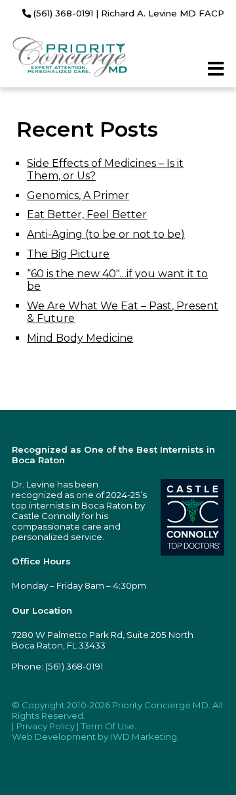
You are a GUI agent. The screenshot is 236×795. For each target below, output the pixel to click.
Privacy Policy (45, 726)
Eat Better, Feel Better (87, 214)
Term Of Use (107, 726)
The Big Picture (68, 254)
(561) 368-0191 (62, 13)
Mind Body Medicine (80, 338)
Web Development (54, 736)
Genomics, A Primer (78, 195)
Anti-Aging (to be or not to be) (106, 234)
